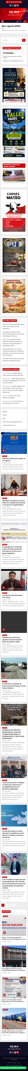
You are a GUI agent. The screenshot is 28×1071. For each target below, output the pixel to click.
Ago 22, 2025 (7, 599)
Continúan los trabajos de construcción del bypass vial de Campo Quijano (14, 686)
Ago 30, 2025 (7, 463)
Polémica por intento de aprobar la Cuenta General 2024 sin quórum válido (12, 639)
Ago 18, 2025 (7, 839)
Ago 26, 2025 (7, 507)
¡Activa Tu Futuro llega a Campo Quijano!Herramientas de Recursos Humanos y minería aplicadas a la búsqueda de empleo (13, 1002)
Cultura (5, 415)
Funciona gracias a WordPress (9, 1058)
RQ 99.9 (14, 12)
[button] (21, 21)
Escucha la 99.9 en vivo (9, 425)
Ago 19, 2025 (7, 690)
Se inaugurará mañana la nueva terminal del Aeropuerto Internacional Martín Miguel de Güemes (13, 334)
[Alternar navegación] (17, 21)
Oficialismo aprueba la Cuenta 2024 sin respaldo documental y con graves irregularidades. (13, 503)
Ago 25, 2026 (6, 941)
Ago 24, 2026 (6, 1004)
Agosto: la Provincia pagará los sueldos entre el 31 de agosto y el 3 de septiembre (13, 326)
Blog (4, 418)
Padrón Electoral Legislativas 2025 (12, 422)
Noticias (4, 456)
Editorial (5, 411)
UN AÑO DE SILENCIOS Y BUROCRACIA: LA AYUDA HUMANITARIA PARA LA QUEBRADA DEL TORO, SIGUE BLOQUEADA (13, 734)
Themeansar (14, 1059)
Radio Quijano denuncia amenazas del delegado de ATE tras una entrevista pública (14, 381)
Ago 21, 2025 (7, 644)
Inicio (3, 28)
